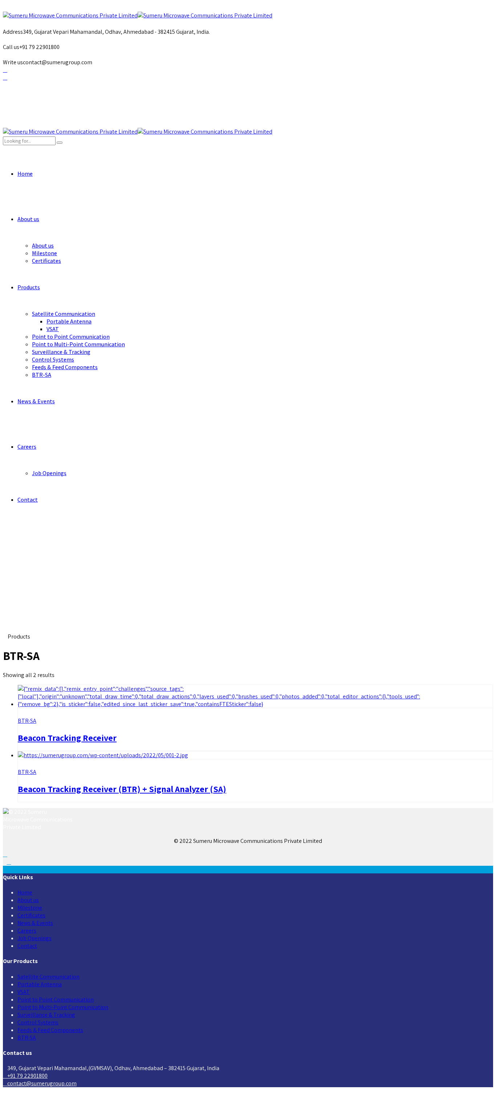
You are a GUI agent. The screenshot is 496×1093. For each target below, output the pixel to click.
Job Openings (49, 473)
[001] (103, 755)
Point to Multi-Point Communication (78, 344)
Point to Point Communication (71, 336)
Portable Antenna (69, 321)
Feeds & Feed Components (65, 367)
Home (25, 174)
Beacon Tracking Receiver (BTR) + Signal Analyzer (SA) (122, 789)
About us (28, 219)
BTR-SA (41, 375)
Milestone (44, 253)
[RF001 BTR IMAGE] (255, 704)
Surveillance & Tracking (61, 352)
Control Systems (53, 359)
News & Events (36, 401)
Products (28, 287)
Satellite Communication (63, 314)
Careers (26, 446)
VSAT (52, 329)
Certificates (46, 261)
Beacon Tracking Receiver (67, 737)
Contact (27, 499)
